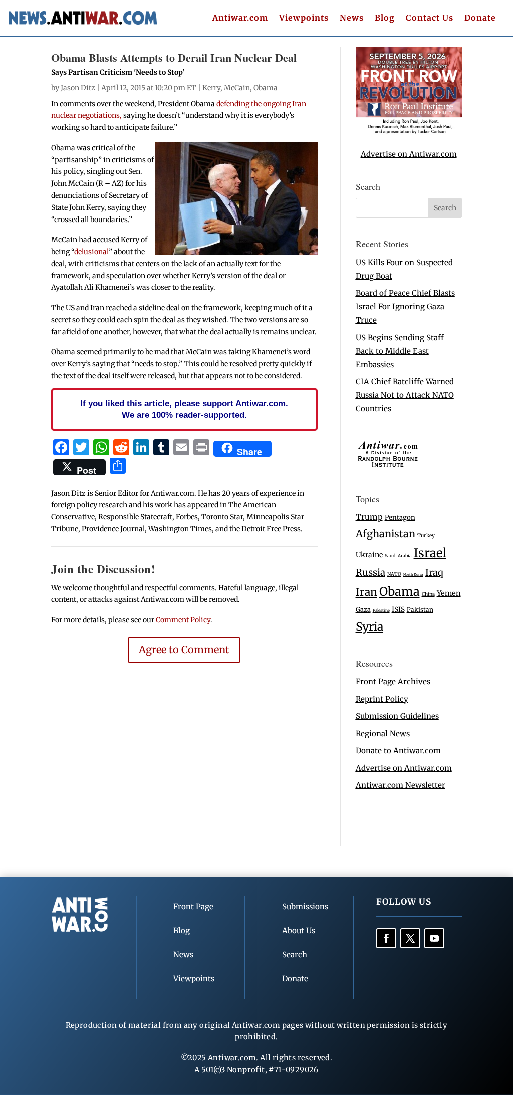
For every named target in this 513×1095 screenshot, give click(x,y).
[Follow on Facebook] (386, 938)
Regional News (383, 733)
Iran (366, 592)
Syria (369, 626)
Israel (430, 553)
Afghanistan (385, 533)
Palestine (381, 610)
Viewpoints (304, 18)
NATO (394, 574)
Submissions (305, 906)
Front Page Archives (393, 681)
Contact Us (429, 18)
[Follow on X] (410, 938)
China (428, 594)
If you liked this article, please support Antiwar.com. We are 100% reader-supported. (184, 409)
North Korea (413, 574)
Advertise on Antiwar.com (409, 154)
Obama (265, 87)
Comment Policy (183, 619)
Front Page (193, 906)
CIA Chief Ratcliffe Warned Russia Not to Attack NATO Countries (405, 395)
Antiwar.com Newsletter (400, 785)
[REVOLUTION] (409, 132)
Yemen (449, 593)
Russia (370, 572)
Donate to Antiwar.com (398, 750)
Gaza (363, 609)
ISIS (398, 609)
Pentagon (400, 517)
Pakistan (420, 609)
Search (294, 954)
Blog (385, 18)
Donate (480, 18)
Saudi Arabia (398, 555)
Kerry (211, 87)
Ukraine (369, 554)
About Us (298, 930)
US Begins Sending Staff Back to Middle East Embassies (400, 351)
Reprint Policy (382, 699)
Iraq (434, 572)
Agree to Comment (184, 649)
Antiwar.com (240, 18)
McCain (237, 87)
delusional (91, 251)
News (352, 18)
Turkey (426, 535)
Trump (369, 517)
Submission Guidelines (397, 716)
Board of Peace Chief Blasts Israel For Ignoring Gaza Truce (405, 306)
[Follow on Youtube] (434, 938)
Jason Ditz (78, 87)
